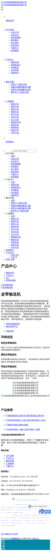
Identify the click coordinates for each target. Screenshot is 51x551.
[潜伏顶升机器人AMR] (16, 420)
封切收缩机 (11, 280)
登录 (8, 259)
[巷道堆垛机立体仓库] (16, 416)
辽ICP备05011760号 (9, 534)
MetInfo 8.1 (16, 538)
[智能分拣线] (12, 425)
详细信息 (10, 331)
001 (7, 278)
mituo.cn (35, 538)
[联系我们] (28, 146)
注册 (12, 259)
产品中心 (10, 275)
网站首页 (10, 273)
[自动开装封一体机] (15, 429)
